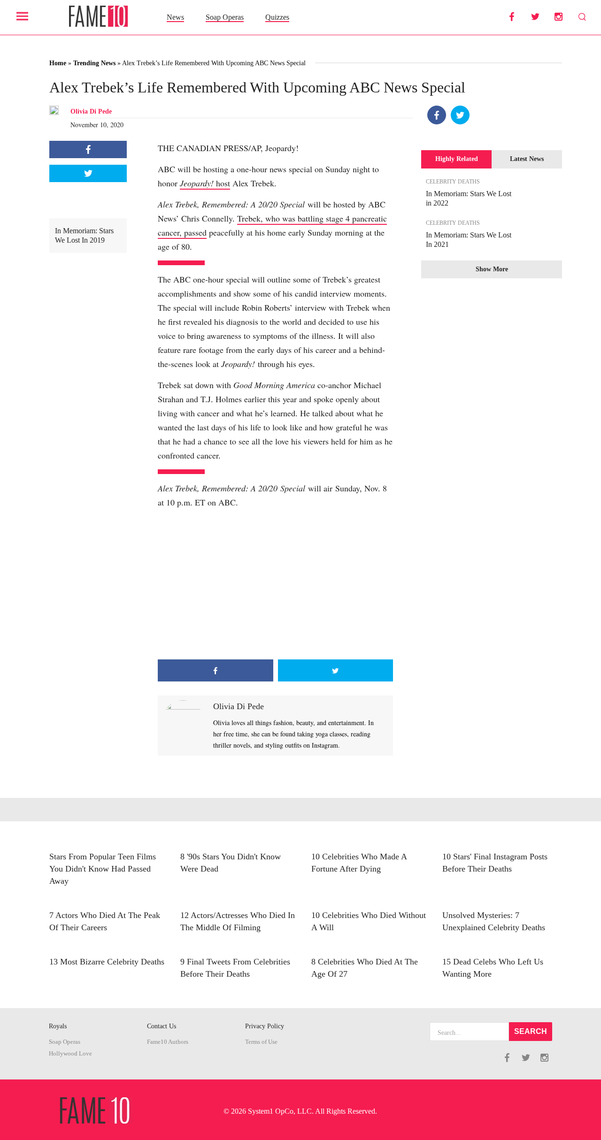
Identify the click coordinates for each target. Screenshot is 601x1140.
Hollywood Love (70, 1053)
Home (57, 63)
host (205, 183)
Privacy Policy (264, 1026)
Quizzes (277, 17)
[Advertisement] (275, 584)
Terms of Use (261, 1042)
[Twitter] (460, 115)
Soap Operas (225, 17)
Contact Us (161, 1026)
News (175, 17)
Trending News (94, 63)
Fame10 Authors (167, 1042)
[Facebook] (437, 115)
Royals (58, 1026)
